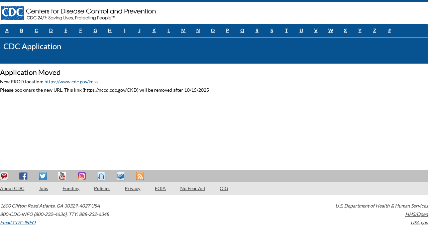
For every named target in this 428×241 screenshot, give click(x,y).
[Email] (5, 176)
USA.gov (419, 222)
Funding (71, 188)
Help (5, 59)
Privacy (132, 188)
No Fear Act (192, 188)
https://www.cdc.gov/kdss (71, 81)
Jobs (43, 188)
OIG (224, 188)
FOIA (160, 188)
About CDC (12, 188)
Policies (102, 188)
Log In (39, 59)
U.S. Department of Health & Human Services (381, 206)
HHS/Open (416, 214)
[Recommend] (24, 176)
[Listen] (102, 176)
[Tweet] (44, 176)
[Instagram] (83, 176)
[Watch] (121, 176)
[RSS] (141, 176)
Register (23, 59)
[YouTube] (63, 176)
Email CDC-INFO (17, 222)
